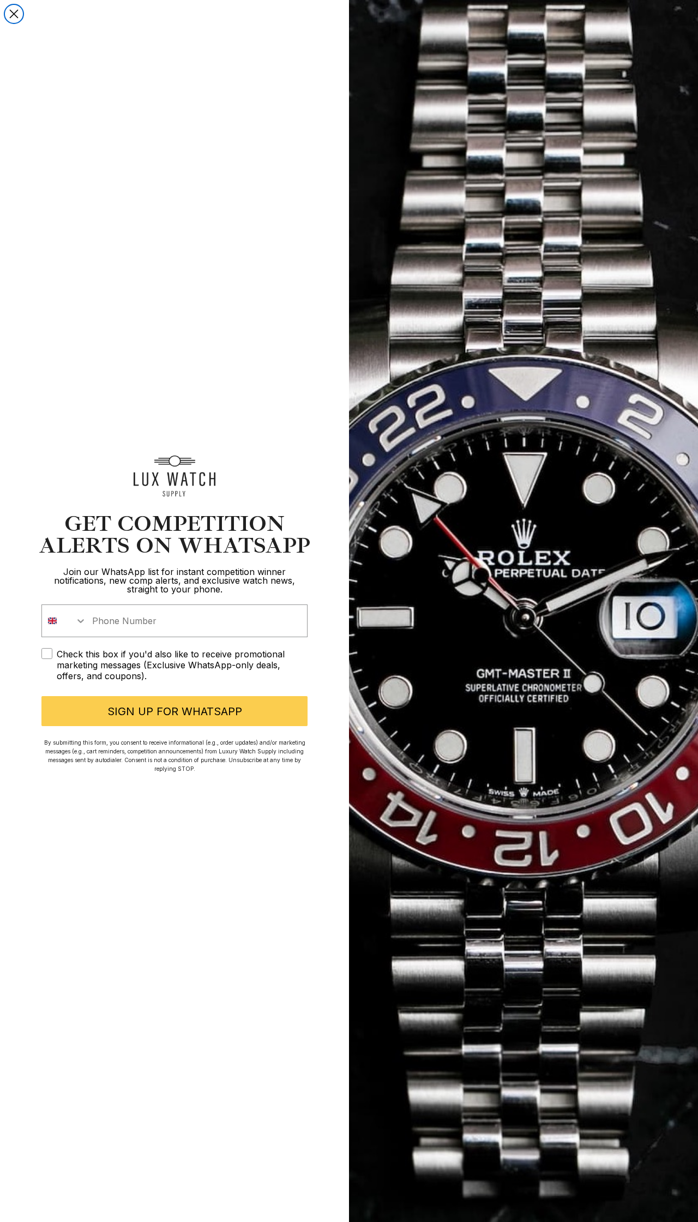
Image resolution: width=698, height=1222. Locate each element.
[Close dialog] (13, 13)
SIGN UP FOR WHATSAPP (174, 711)
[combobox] (64, 621)
